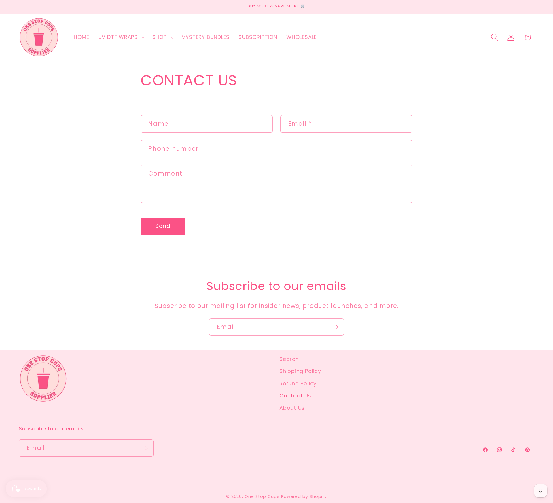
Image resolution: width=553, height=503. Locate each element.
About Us (292, 407)
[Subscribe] (335, 327)
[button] (121, 37)
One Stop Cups (262, 496)
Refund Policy (298, 383)
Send (163, 226)
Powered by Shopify (304, 496)
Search (289, 359)
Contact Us (295, 395)
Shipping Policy (300, 371)
